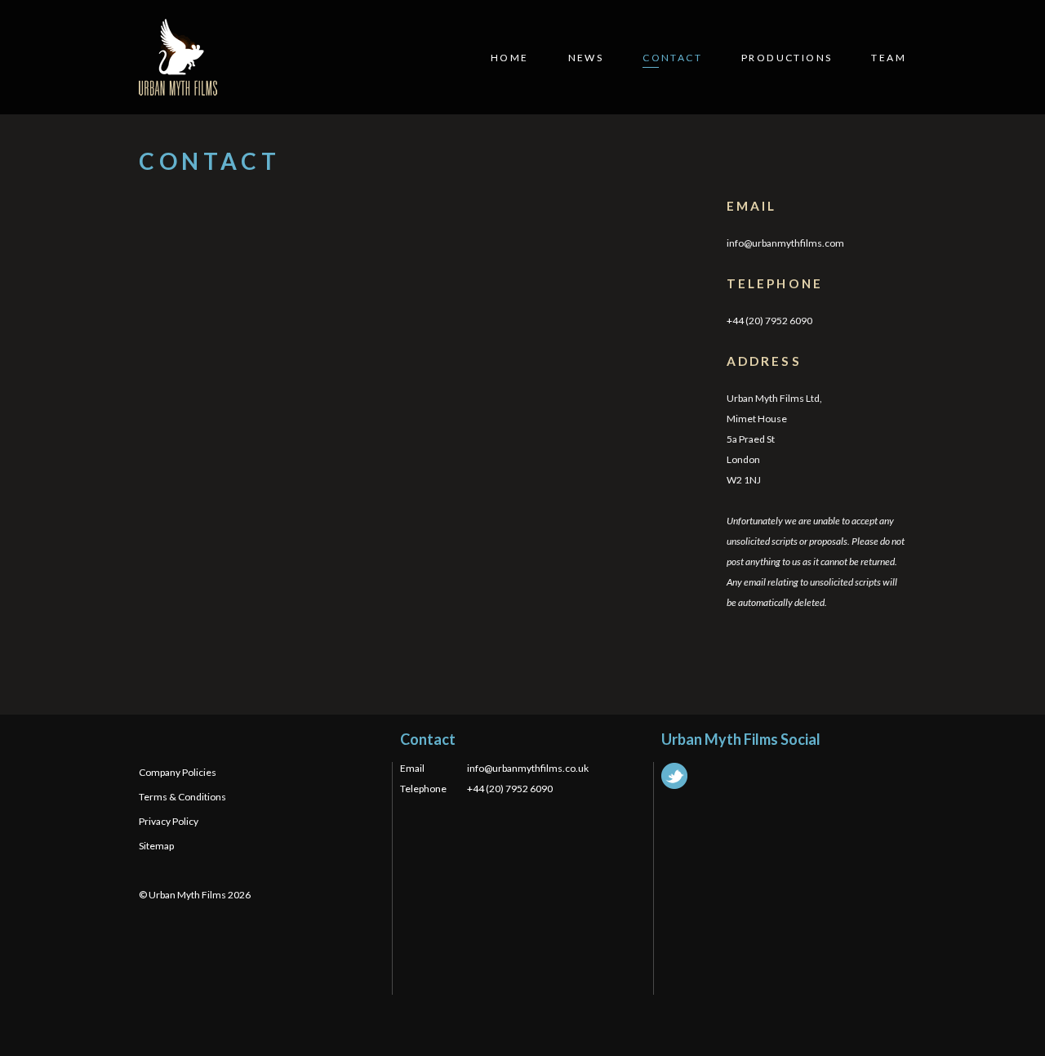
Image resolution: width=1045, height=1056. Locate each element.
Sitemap (156, 846)
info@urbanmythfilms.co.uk (528, 768)
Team (888, 57)
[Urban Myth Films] (178, 57)
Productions (786, 57)
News (586, 57)
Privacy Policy (168, 821)
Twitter (674, 776)
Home (510, 57)
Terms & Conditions (182, 797)
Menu (1012, 30)
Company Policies (177, 772)
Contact (672, 57)
